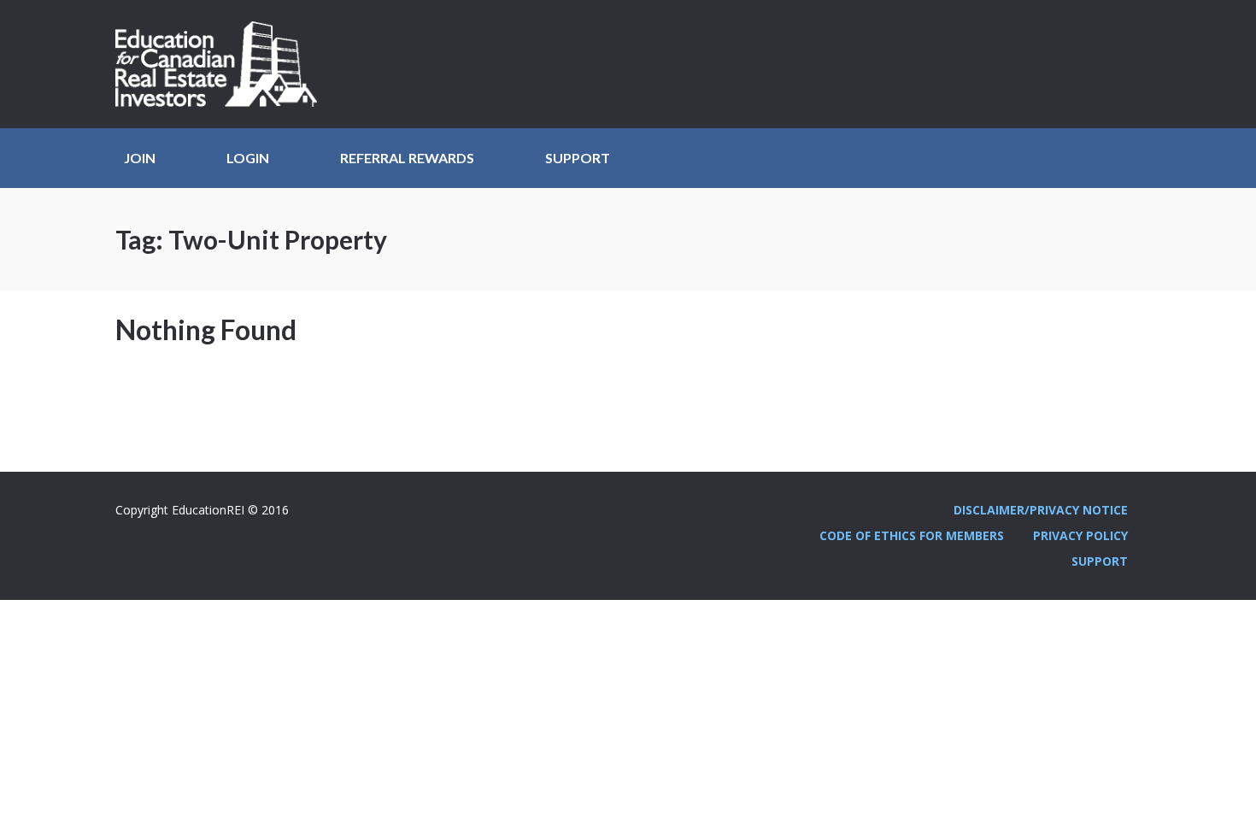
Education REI (222, 64)
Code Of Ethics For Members (911, 535)
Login (247, 158)
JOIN (140, 158)
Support (577, 158)
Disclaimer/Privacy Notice (1041, 510)
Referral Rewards (407, 158)
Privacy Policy (1080, 535)
